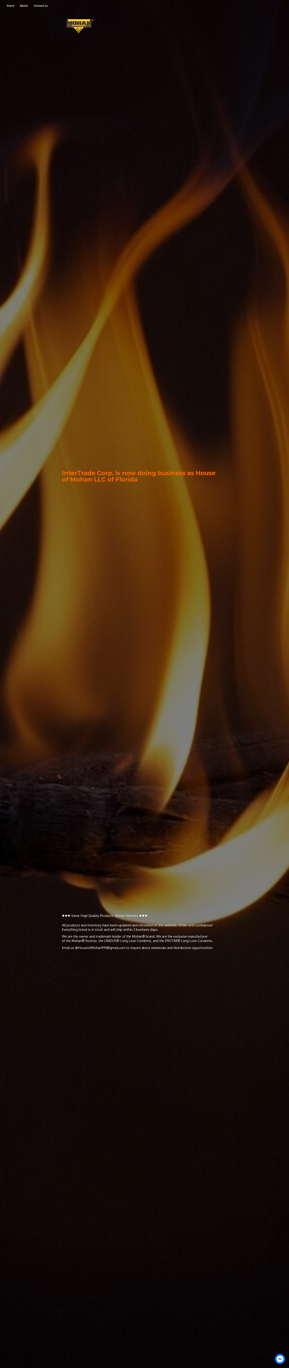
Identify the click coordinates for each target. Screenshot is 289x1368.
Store (10, 5)
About (24, 5)
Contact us (41, 5)
